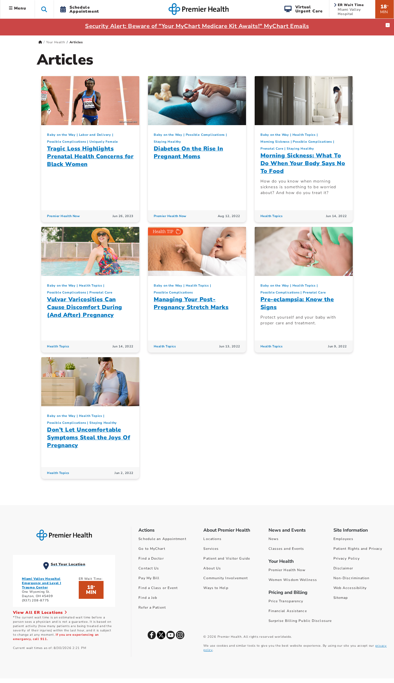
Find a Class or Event (158, 588)
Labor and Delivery (95, 135)
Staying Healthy (167, 142)
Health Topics (304, 135)
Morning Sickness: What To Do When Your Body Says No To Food (302, 163)
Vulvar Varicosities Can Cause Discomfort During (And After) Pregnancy (84, 307)
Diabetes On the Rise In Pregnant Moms (188, 152)
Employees (343, 539)
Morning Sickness (275, 142)
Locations (212, 539)
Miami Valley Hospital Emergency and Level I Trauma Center (41, 583)
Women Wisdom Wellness (293, 579)
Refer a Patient (152, 607)
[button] (44, 9)
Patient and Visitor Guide (226, 558)
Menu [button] (19, 8)
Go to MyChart (151, 548)
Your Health (55, 42)
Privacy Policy (346, 558)
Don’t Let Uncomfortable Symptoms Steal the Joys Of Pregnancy (88, 437)
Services (211, 548)
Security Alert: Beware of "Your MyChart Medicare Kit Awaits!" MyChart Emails (197, 26)
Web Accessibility (350, 588)
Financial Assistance (288, 611)
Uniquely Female (103, 142)
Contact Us (148, 568)
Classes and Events (286, 548)
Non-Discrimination (351, 578)
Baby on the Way (61, 135)
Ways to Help (215, 588)
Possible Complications (66, 142)
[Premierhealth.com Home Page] (40, 42)
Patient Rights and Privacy (357, 548)
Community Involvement (225, 578)
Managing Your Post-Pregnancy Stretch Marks (191, 303)
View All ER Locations (38, 612)
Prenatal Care (271, 148)
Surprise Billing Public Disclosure (300, 620)
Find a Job (147, 597)
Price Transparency (286, 601)
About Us (212, 568)
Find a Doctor (151, 558)
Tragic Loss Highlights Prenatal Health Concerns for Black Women (90, 156)
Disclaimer (343, 568)
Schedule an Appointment (162, 539)
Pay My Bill (149, 578)
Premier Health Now (63, 216)
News (274, 539)
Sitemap (340, 597)
